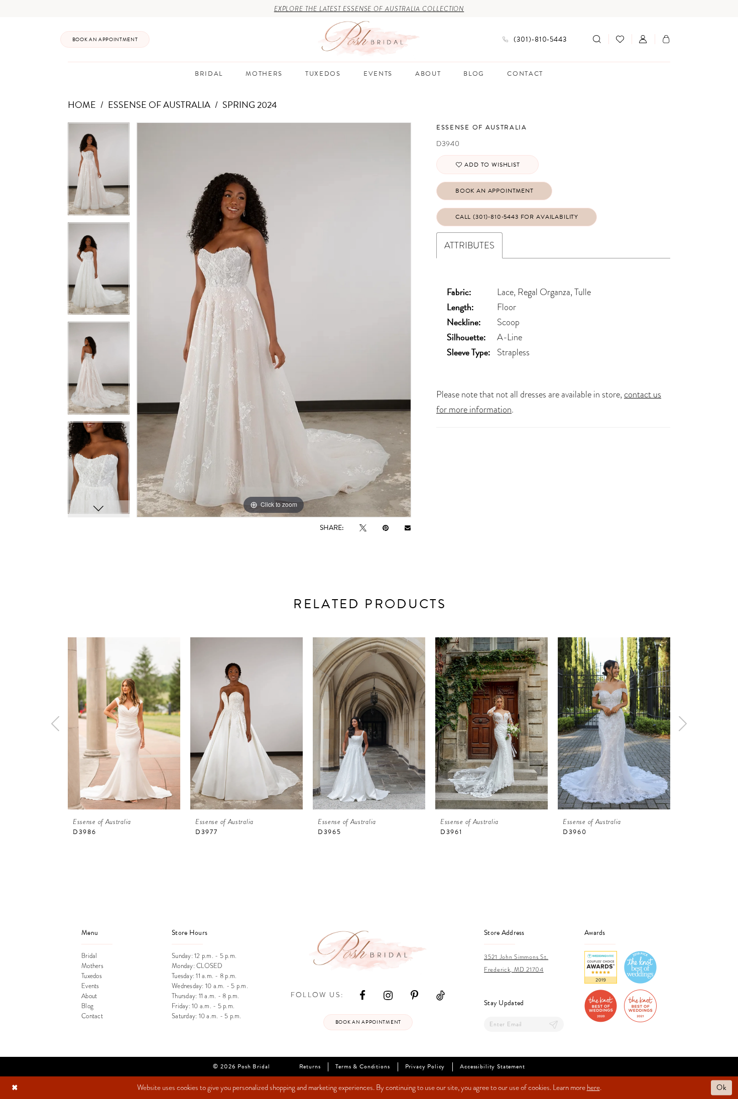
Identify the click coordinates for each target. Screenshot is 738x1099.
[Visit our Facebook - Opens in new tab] (362, 995)
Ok (721, 1087)
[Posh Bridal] (369, 39)
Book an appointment (368, 1022)
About (89, 996)
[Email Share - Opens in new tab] (407, 527)
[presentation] (124, 723)
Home (82, 104)
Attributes (469, 245)
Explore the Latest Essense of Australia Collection (369, 9)
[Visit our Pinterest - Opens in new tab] (414, 995)
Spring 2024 (249, 104)
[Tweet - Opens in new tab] (363, 527)
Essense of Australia (159, 104)
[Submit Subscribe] (553, 1024)
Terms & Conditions (362, 1066)
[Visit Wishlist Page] (620, 39)
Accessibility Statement (492, 1066)
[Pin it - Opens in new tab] (385, 527)
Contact (92, 1016)
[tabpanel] (99, 172)
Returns (310, 1066)
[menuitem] (105, 39)
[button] (643, 39)
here (593, 1087)
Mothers (92, 966)
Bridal (89, 955)
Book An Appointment (494, 190)
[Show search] (596, 39)
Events (90, 986)
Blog (87, 1006)
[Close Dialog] (15, 1087)
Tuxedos (91, 976)
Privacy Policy (425, 1066)
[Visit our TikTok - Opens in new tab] (440, 995)
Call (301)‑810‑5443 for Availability (516, 216)
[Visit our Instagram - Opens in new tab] (388, 995)
